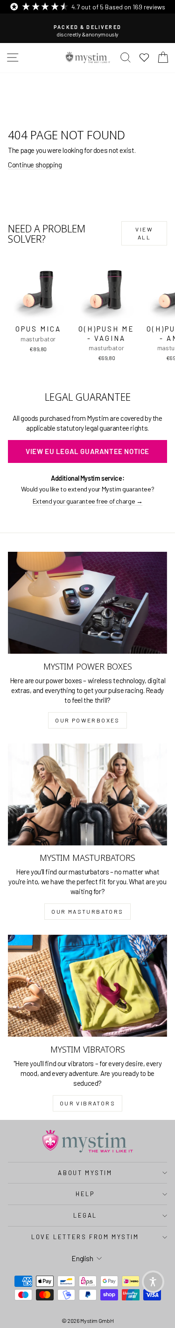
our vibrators (87, 1103)
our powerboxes (87, 720)
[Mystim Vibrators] (87, 986)
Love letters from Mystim (85, 1237)
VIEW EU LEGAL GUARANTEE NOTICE (87, 451)
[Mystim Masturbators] (87, 794)
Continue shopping (35, 164)
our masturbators (87, 911)
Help (85, 1194)
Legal (85, 1215)
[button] (153, 1281)
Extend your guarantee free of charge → (88, 501)
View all (144, 233)
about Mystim (85, 1172)
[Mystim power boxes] (87, 603)
